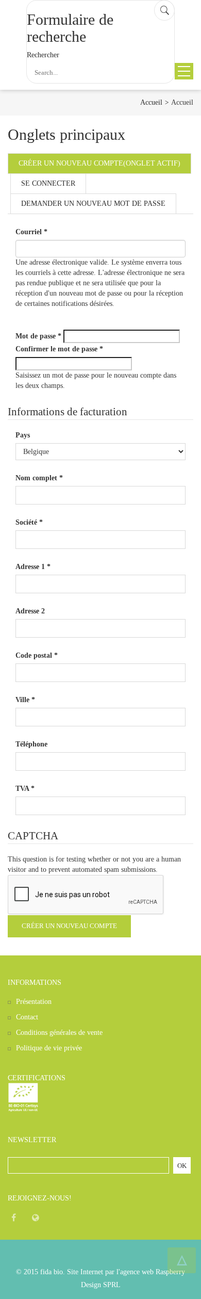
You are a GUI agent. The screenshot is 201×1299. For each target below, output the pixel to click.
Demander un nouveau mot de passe (93, 203)
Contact (27, 1017)
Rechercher (43, 55)
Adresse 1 (33, 567)
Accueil (151, 102)
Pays (22, 435)
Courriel (31, 232)
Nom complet (39, 478)
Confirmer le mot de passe (59, 349)
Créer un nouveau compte (99, 163)
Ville (25, 700)
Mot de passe (38, 336)
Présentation (34, 1001)
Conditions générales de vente (59, 1032)
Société (29, 522)
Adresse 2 (30, 611)
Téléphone (31, 744)
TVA (25, 788)
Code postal (36, 655)
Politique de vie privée (49, 1048)
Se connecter (48, 183)
